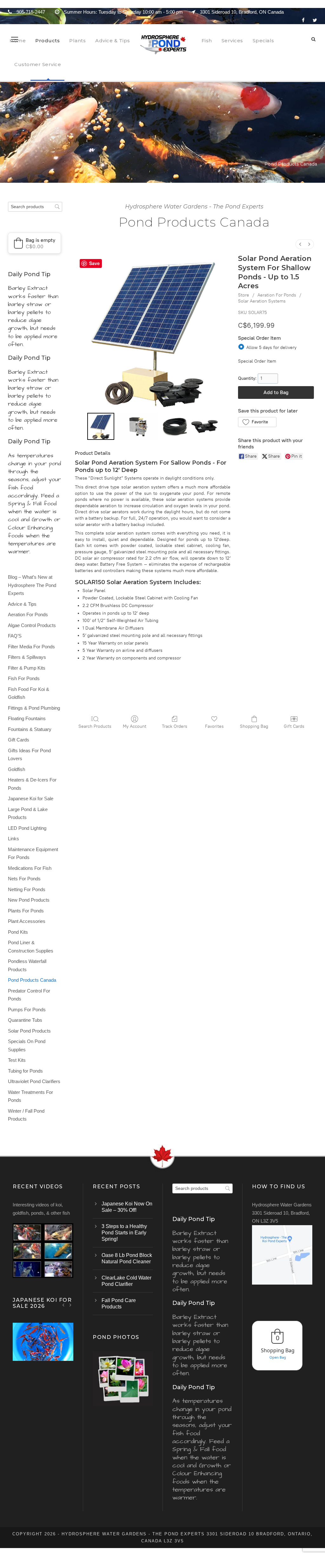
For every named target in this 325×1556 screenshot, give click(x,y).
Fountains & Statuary (29, 729)
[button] (257, 422)
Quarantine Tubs (25, 1020)
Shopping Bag (254, 726)
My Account (134, 726)
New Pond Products (29, 900)
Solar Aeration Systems (262, 301)
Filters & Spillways (27, 657)
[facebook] (303, 20)
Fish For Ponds (24, 678)
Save (94, 263)
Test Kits (17, 1060)
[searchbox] (35, 207)
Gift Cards (294, 726)
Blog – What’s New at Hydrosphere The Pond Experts (32, 585)
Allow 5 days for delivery (271, 347)
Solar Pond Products (29, 1031)
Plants (77, 41)
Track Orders (174, 726)
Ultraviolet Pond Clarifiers (34, 1081)
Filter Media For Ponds (31, 646)
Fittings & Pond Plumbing (34, 708)
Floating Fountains (27, 718)
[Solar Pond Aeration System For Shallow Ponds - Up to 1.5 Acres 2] (174, 426)
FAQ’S (15, 635)
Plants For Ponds (26, 910)
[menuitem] (300, 244)
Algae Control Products (32, 625)
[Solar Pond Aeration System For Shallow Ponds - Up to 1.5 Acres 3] (204, 426)
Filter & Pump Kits (26, 668)
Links (13, 838)
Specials (263, 41)
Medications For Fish (29, 868)
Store (243, 295)
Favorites (214, 726)
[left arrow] (63, 1305)
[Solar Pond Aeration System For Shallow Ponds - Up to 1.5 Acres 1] (138, 426)
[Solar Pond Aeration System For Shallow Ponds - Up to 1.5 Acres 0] (100, 426)
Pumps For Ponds (27, 1009)
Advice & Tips (112, 41)
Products (47, 41)
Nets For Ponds (24, 878)
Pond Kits (18, 932)
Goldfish (16, 769)
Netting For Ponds (26, 889)
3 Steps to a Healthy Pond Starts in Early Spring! (124, 1233)
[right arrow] (70, 1305)
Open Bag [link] (277, 1357)
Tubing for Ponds (25, 1071)
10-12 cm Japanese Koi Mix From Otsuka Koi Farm (43, 1350)
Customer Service (37, 64)
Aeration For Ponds (276, 295)
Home (18, 41)
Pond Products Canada (32, 980)
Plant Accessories (26, 921)
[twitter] (315, 20)
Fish (207, 41)
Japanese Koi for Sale (30, 798)
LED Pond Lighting (27, 828)
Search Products (94, 726)
